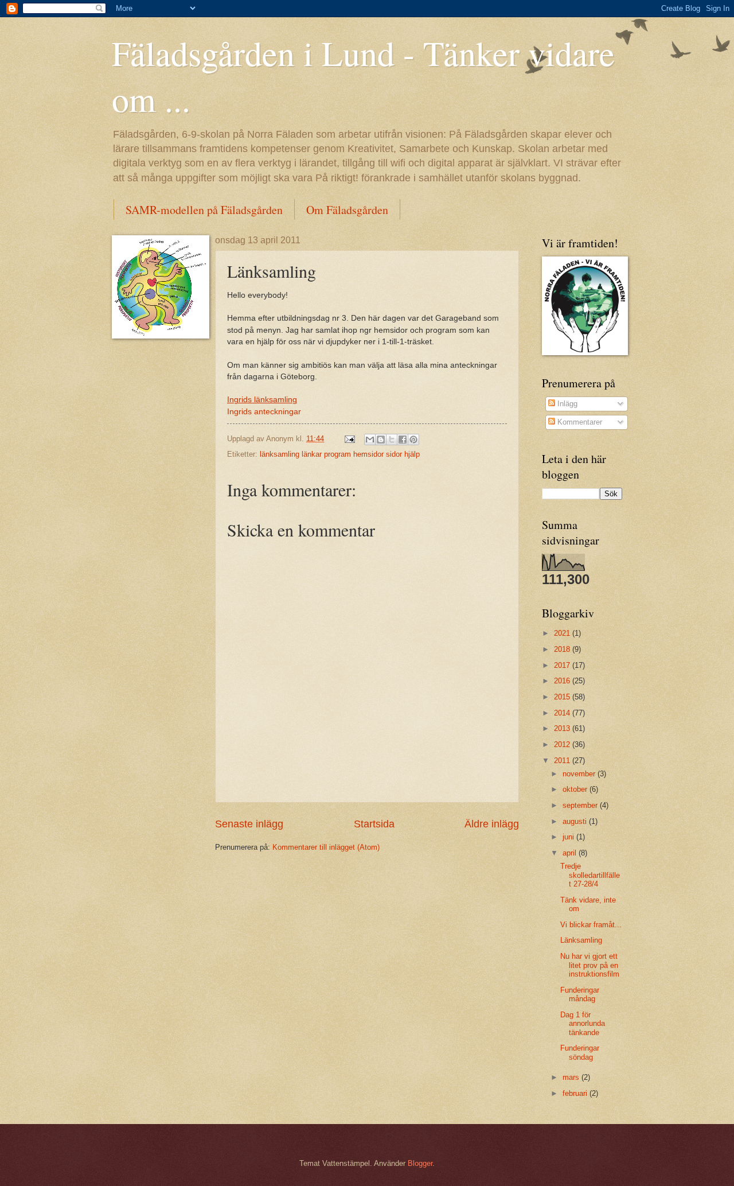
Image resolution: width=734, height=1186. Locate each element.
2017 (563, 665)
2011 (563, 760)
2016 (563, 680)
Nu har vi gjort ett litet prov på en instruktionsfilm (589, 965)
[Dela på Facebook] (402, 439)
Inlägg (566, 403)
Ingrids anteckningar (264, 411)
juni (569, 837)
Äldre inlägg (491, 824)
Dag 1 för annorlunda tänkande (582, 1023)
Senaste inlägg (249, 824)
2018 (563, 649)
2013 (563, 728)
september (581, 805)
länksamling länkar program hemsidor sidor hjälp (340, 454)
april (571, 853)
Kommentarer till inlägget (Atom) (326, 847)
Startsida (374, 824)
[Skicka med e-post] (370, 439)
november (580, 773)
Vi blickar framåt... (591, 924)
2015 (563, 697)
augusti (576, 821)
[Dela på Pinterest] (413, 439)
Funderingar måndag (579, 994)
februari (576, 1093)
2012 (563, 744)
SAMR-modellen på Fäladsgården (204, 209)
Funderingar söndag (579, 1052)
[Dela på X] (391, 439)
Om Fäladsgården (347, 209)
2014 (563, 713)
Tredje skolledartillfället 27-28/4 (590, 875)
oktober (576, 789)
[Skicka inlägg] (349, 438)
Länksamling (581, 940)
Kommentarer (578, 422)
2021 (563, 633)
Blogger (420, 1163)
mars (572, 1077)
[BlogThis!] (380, 439)
